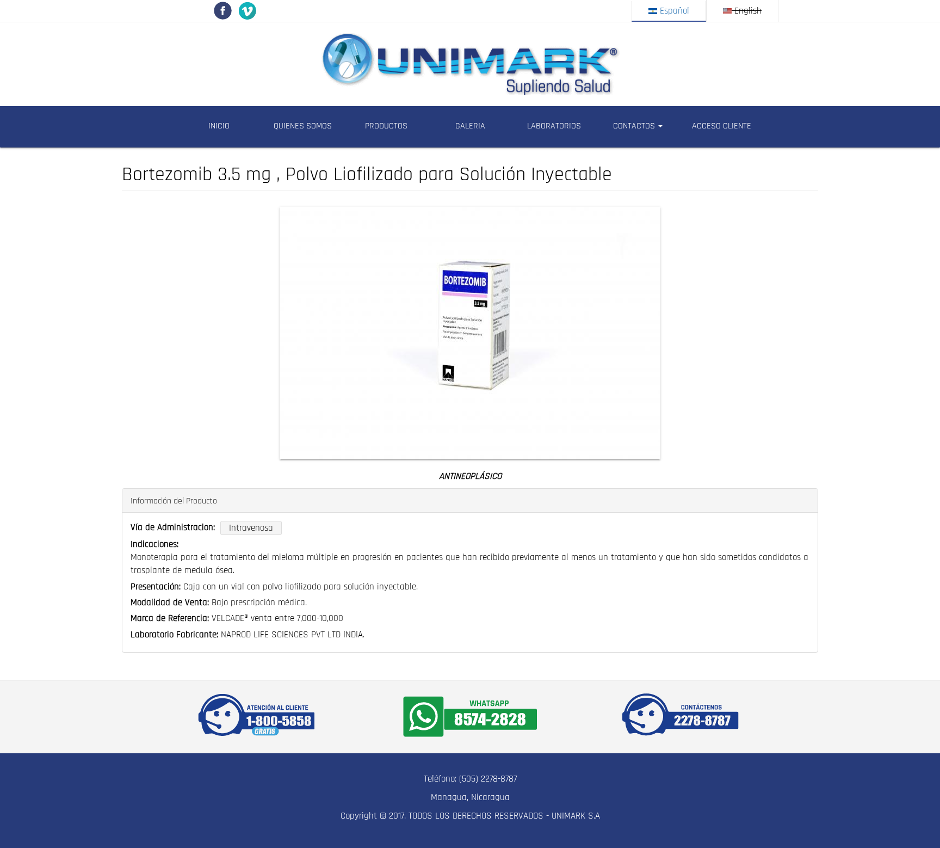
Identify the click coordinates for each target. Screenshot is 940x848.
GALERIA (470, 126)
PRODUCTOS (386, 126)
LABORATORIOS (554, 126)
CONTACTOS (635, 126)
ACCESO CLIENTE (721, 126)
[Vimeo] (247, 10)
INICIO (219, 126)
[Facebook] (223, 10)
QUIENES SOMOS (303, 126)
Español (673, 11)
